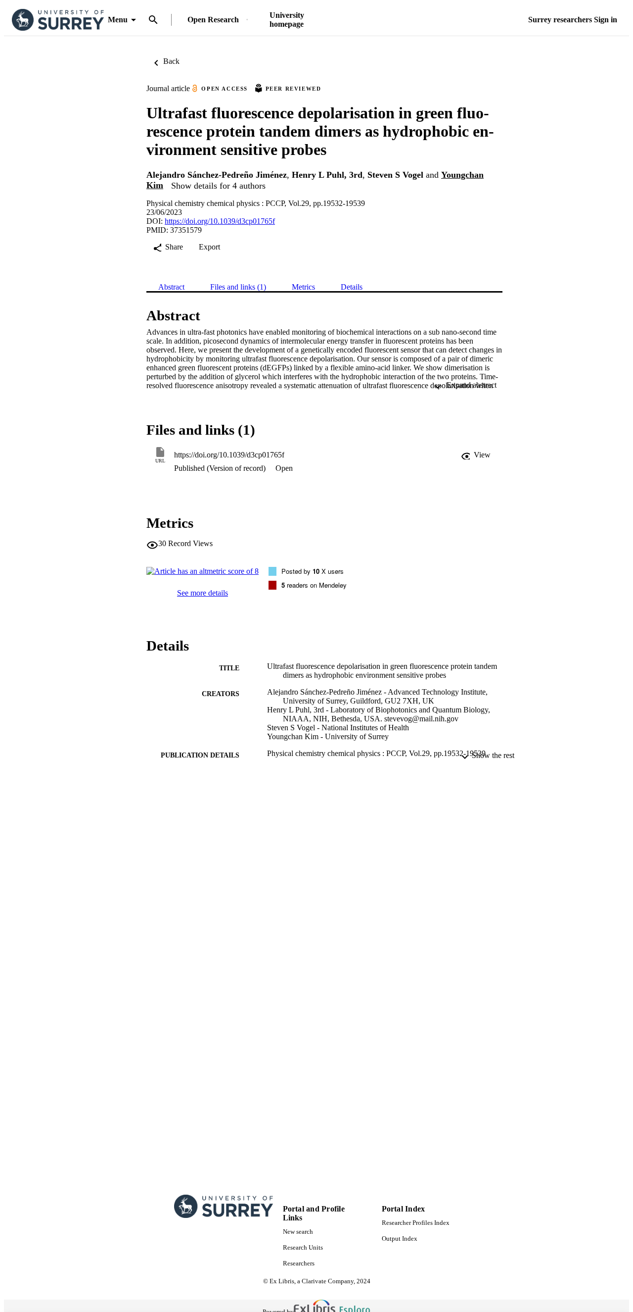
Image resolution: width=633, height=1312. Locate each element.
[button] (476, 455)
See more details (202, 593)
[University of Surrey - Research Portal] (58, 20)
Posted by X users (312, 571)
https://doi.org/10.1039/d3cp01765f (220, 221)
